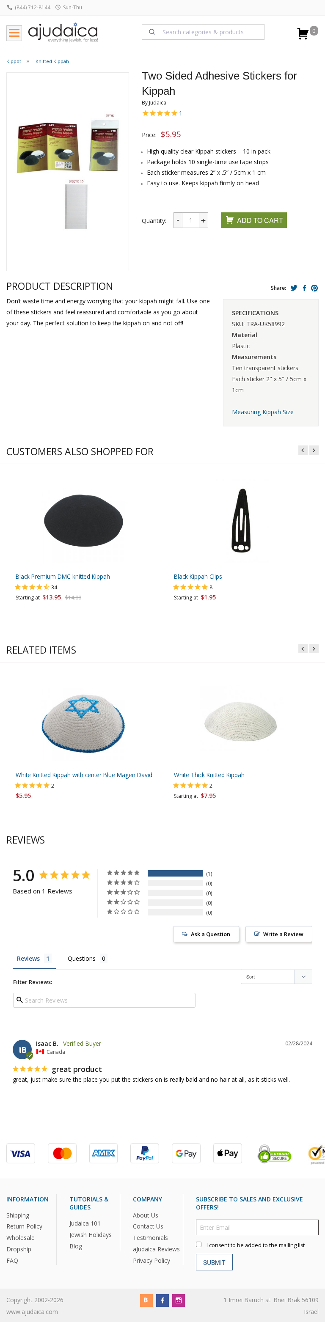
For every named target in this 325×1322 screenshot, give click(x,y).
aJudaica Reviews (156, 1249)
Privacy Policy (151, 1261)
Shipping (17, 1215)
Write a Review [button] (283, 934)
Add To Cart (260, 220)
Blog (75, 1246)
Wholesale (20, 1238)
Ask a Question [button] (210, 934)
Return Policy (24, 1227)
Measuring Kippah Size (263, 412)
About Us (145, 1215)
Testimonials (150, 1238)
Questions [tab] (82, 958)
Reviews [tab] (28, 958)
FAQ (12, 1261)
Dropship (18, 1249)
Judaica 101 (85, 1224)
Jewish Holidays (90, 1235)
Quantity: (154, 221)
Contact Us (148, 1227)
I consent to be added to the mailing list (256, 1245)
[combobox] (203, 31)
